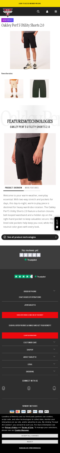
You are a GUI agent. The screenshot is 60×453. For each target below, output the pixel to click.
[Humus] (14, 88)
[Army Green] (39, 88)
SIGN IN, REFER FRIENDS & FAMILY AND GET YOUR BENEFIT (30, 315)
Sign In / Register (47, 11)
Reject (30, 442)
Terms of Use (27, 428)
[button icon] (38, 11)
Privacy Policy (11, 428)
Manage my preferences (30, 448)
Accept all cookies (30, 435)
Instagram (28, 388)
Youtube (54, 388)
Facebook (3, 388)
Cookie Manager (22, 430)
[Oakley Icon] (8, 11)
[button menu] (55, 11)
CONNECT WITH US (30, 381)
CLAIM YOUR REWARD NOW (30, 335)
